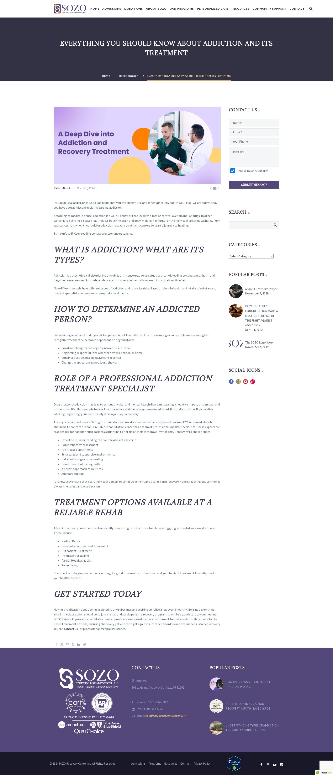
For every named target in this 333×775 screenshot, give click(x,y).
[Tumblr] (73, 644)
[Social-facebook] (261, 764)
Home (94, 8)
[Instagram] (268, 764)
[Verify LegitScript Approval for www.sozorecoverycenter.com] (234, 763)
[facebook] (231, 382)
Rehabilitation (63, 188)
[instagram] (238, 382)
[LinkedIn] (78, 644)
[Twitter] (61, 644)
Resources (240, 8)
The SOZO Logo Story (259, 342)
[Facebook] (56, 644)
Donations (133, 8)
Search (275, 225)
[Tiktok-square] (281, 764)
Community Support (269, 8)
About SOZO (156, 8)
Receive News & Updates (252, 171)
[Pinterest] (67, 644)
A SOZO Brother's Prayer (261, 289)
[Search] (310, 8)
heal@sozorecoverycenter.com (165, 715)
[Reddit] (84, 644)
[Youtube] (274, 764)
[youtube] (245, 382)
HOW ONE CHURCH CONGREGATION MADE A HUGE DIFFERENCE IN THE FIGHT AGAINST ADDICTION (261, 315)
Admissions (111, 8)
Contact (297, 8)
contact (68, 629)
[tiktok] (252, 382)
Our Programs (182, 8)
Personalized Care (212, 8)
